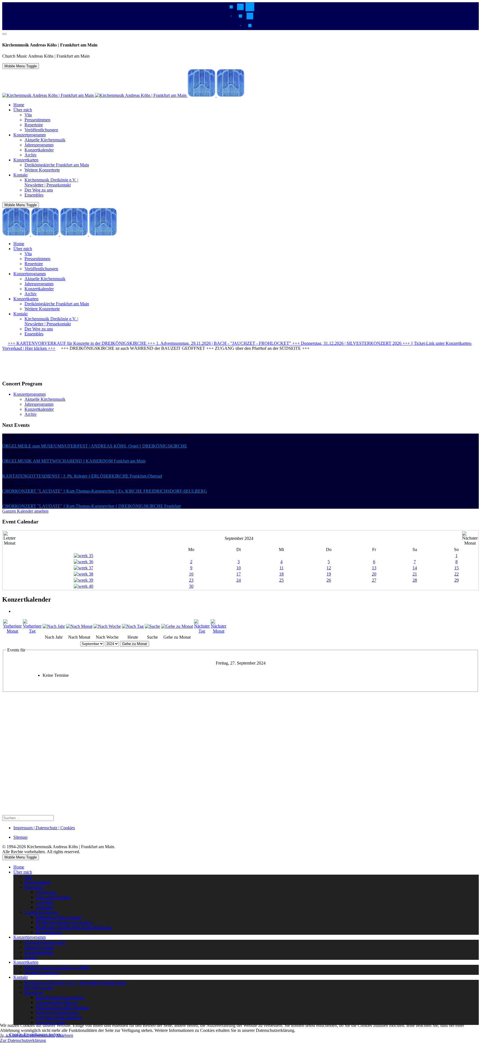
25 (281, 580)
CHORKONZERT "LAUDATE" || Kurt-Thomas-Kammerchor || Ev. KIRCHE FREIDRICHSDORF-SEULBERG (104, 491)
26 (329, 580)
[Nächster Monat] (218, 631)
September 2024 (239, 538)
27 (374, 580)
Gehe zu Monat (134, 644)
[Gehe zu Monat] (177, 626)
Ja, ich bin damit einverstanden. (27, 1035)
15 (456, 567)
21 (415, 574)
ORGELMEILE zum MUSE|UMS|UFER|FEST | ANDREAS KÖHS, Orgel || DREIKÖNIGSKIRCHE (94, 446)
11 (281, 567)
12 (329, 567)
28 (415, 580)
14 (415, 567)
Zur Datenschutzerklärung (23, 1040)
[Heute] (133, 626)
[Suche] (152, 626)
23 (191, 580)
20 (374, 574)
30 (191, 586)
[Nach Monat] (79, 626)
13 (374, 567)
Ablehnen (64, 1035)
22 (456, 574)
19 (329, 574)
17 (238, 574)
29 (456, 580)
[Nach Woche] (107, 626)
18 (281, 574)
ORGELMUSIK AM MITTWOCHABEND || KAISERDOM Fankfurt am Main (74, 461)
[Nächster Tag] (202, 631)
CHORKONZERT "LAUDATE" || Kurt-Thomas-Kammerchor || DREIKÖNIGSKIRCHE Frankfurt (91, 506)
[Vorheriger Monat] (12, 631)
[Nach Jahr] (54, 626)
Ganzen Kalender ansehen (25, 511)
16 (191, 574)
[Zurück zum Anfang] (4, 34)
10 (238, 567)
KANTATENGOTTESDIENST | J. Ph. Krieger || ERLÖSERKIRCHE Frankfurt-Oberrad (82, 476)
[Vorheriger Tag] (32, 631)
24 (238, 580)
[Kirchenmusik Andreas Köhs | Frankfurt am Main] (123, 95)
